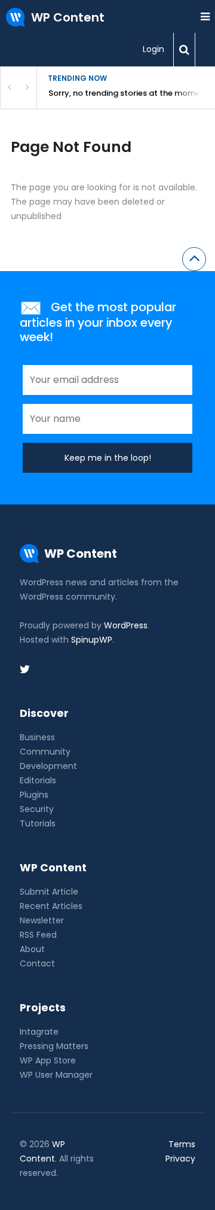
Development (48, 766)
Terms (181, 1144)
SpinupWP (91, 640)
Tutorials (38, 823)
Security (37, 809)
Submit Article (49, 892)
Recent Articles (51, 906)
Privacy (180, 1159)
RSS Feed (38, 935)
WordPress (126, 625)
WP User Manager (56, 1075)
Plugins (34, 795)
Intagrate (39, 1032)
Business (37, 737)
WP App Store (48, 1060)
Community (45, 752)
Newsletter (42, 920)
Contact (37, 963)
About (32, 949)
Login (153, 49)
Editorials (38, 780)
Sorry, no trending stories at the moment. (129, 93)
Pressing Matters (54, 1046)
